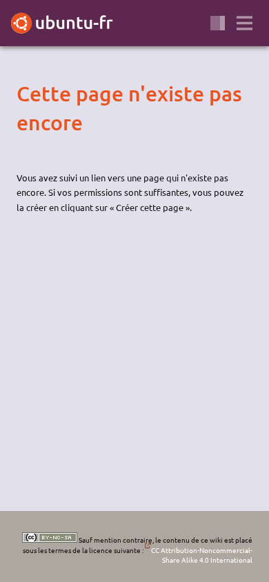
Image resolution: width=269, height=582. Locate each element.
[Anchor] (28, 93)
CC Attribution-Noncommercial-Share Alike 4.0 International (201, 555)
